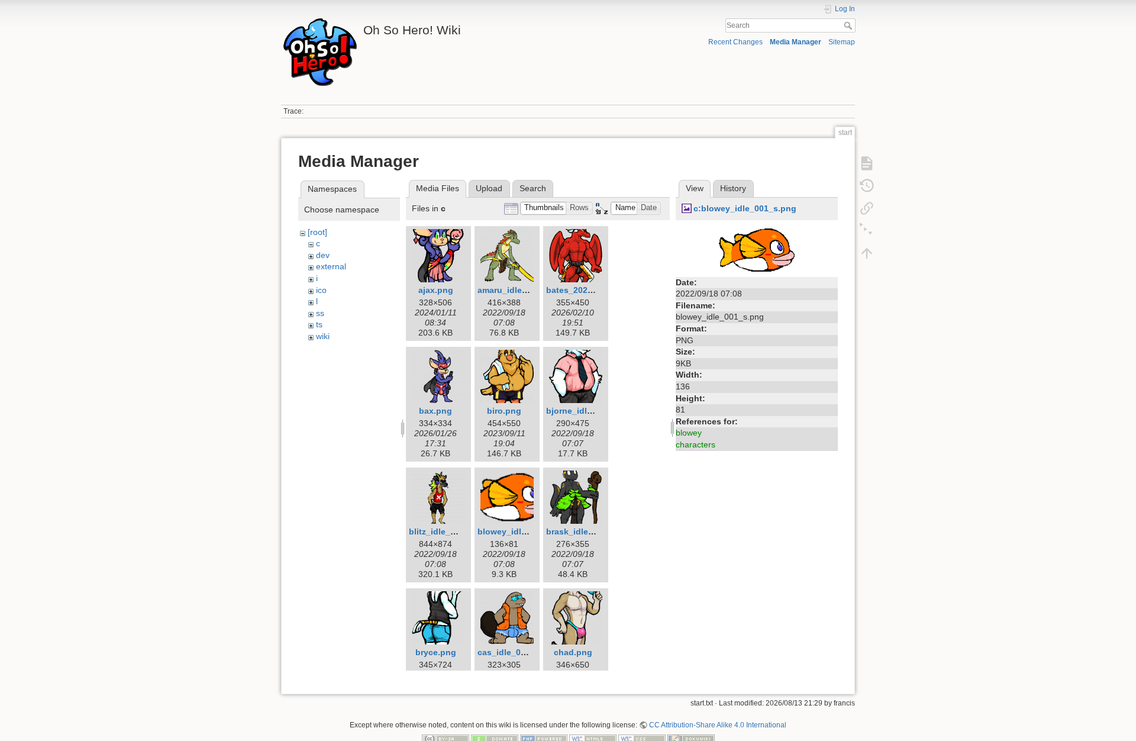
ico (321, 290)
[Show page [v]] (866, 163)
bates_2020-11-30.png (590, 290)
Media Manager (795, 42)
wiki (323, 336)
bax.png (435, 410)
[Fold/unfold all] (866, 231)
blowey (689, 432)
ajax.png (435, 290)
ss (320, 313)
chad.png (573, 652)
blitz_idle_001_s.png (450, 531)
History (733, 188)
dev (323, 255)
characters (695, 444)
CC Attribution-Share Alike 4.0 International (717, 725)
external (331, 266)
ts (319, 324)
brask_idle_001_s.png (590, 531)
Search (849, 25)
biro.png (504, 410)
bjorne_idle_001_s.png (592, 410)
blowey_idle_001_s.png (525, 531)
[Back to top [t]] (866, 253)
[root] (317, 232)
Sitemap (841, 42)
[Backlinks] (866, 208)
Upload (489, 188)
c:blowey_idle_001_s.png (744, 208)
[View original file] (757, 249)
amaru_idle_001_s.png (523, 290)
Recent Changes (735, 42)
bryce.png (435, 652)
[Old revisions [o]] (866, 186)
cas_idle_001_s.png (517, 652)
